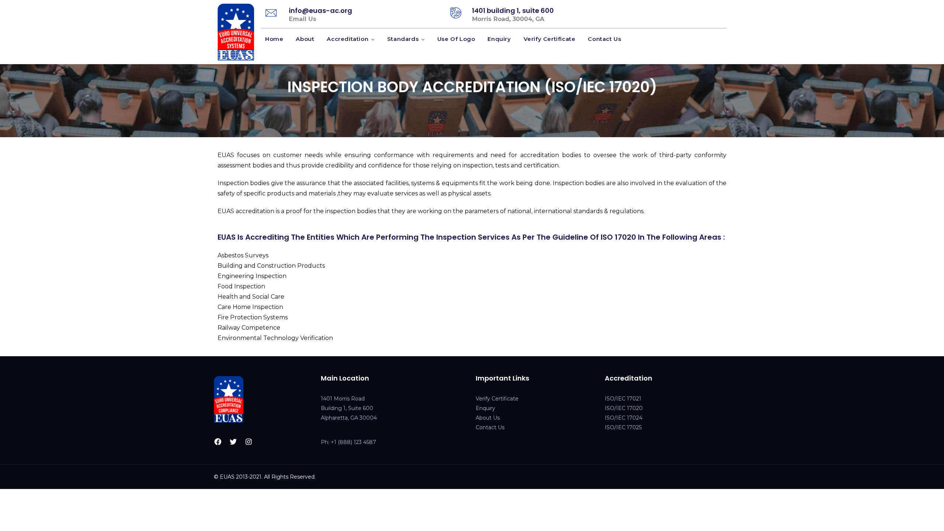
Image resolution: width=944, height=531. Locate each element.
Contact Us (490, 427)
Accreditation (347, 38)
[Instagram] (249, 441)
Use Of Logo (456, 38)
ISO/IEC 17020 (624, 408)
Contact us (604, 38)
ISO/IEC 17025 (623, 427)
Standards (403, 38)
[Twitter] (233, 441)
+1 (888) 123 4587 (353, 442)
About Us (488, 417)
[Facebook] (218, 441)
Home (274, 38)
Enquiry (499, 38)
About (305, 38)
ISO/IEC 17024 (623, 417)
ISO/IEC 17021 (623, 398)
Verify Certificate (550, 38)
